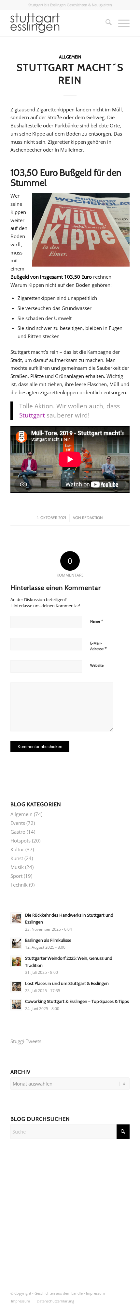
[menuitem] (105, 23)
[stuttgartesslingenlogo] (57, 23)
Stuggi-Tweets (25, 1041)
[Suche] (105, 23)
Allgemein (70, 56)
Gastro (17, 831)
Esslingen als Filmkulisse (48, 940)
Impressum (95, 1293)
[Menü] (121, 23)
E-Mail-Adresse (98, 646)
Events (17, 823)
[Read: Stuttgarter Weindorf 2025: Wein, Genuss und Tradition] (16, 961)
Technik (19, 884)
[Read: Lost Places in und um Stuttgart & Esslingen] (16, 986)
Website (97, 665)
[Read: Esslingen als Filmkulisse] (16, 943)
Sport (16, 876)
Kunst (16, 858)
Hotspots (20, 840)
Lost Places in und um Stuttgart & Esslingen (67, 983)
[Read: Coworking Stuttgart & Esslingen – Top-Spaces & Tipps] (16, 1004)
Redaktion (92, 517)
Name (96, 621)
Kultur (17, 849)
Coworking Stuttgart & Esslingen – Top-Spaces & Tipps (77, 1001)
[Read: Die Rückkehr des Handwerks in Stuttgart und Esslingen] (16, 918)
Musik (17, 867)
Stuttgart (32, 415)
